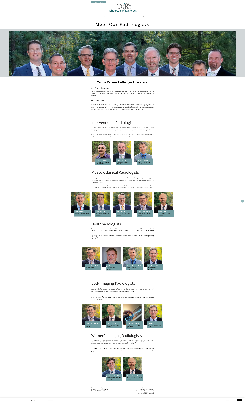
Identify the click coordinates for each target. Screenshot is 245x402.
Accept (239, 400)
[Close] (243, 400)
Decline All (233, 400)
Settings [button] (227, 400)
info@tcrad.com (150, 395)
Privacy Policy (151, 397)
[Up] (242, 201)
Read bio (109, 269)
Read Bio (88, 269)
